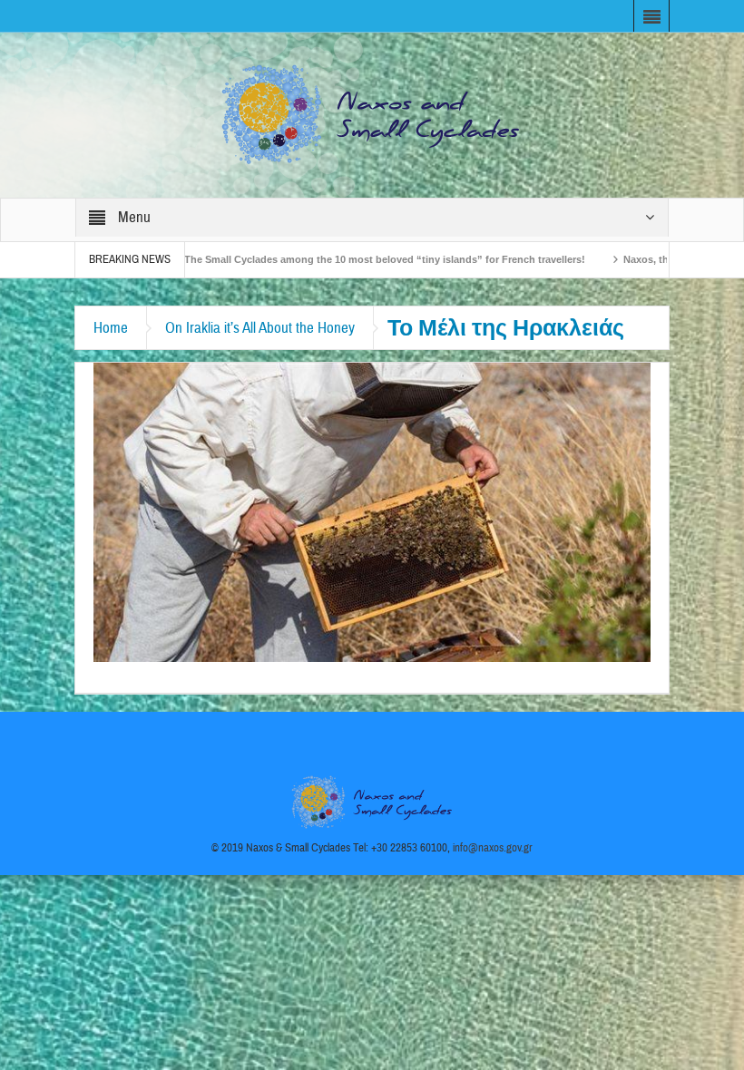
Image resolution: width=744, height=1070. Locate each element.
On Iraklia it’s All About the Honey (260, 327)
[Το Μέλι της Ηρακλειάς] (372, 511)
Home (110, 327)
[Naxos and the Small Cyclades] (372, 114)
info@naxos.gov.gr (493, 848)
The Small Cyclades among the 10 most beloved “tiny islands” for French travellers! (333, 259)
